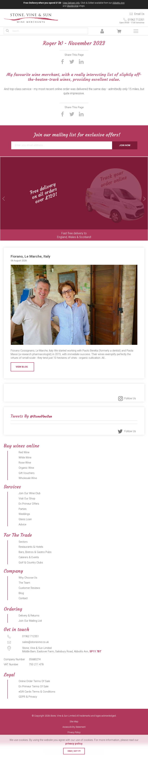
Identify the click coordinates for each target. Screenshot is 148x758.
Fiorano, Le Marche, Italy (30, 256)
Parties (23, 509)
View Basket (119, 31)
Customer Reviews (29, 588)
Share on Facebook (62, 61)
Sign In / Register (102, 31)
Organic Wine (26, 467)
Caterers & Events (29, 557)
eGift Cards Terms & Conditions (37, 691)
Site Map (74, 721)
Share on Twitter (72, 61)
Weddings (24, 514)
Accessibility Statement (74, 727)
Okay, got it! (74, 751)
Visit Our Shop (27, 498)
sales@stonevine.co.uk (35, 642)
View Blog (22, 366)
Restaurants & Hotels (31, 546)
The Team (24, 582)
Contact (23, 598)
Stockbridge (72, 6)
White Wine (25, 457)
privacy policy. (74, 743)
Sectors (23, 541)
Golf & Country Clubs (31, 562)
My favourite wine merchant (32, 74)
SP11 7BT (95, 651)
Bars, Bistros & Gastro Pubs (35, 552)
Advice (22, 524)
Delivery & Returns (29, 615)
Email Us (139, 14)
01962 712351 (131, 21)
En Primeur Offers (29, 503)
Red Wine (24, 452)
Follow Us (130, 398)
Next (144, 198)
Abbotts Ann (118, 3)
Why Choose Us (28, 577)
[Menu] (135, 31)
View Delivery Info (71, 3)
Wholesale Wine (28, 478)
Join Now (124, 145)
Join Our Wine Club (29, 493)
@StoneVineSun (41, 416)
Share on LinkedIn (81, 61)
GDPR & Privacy (28, 696)
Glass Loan (25, 519)
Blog (21, 593)
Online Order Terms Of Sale (34, 681)
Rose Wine (25, 462)
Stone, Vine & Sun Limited (31, 18)
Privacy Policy (74, 732)
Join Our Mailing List (30, 620)
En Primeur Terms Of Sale (33, 686)
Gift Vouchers (26, 473)
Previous (3, 198)
